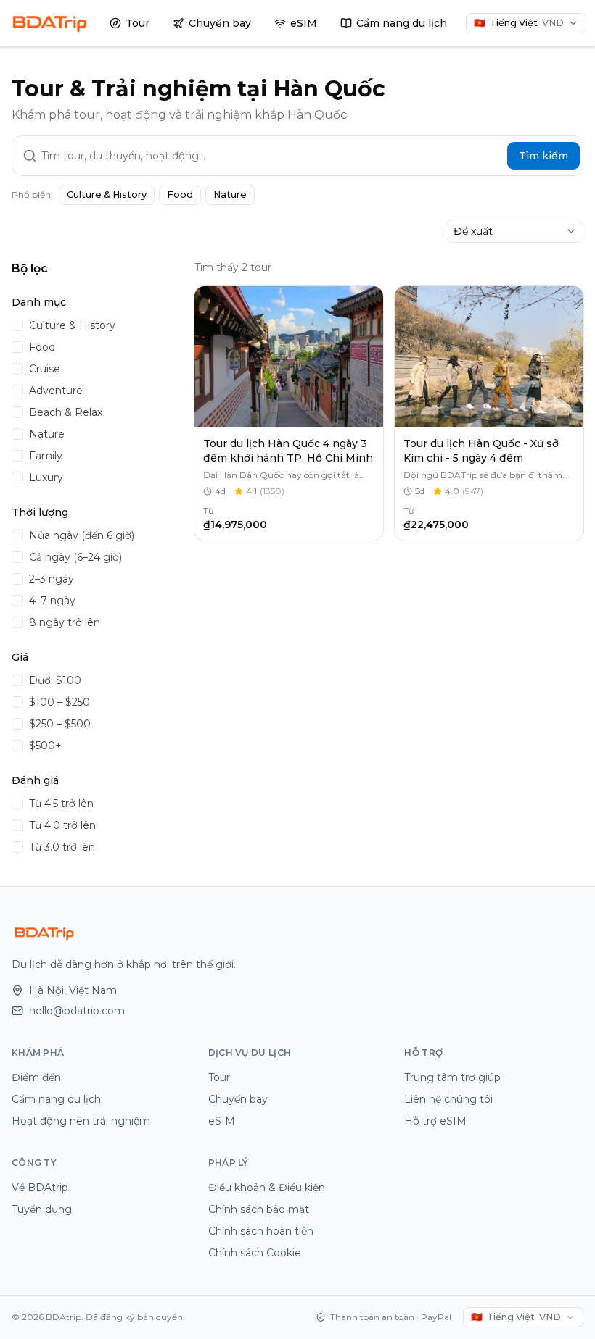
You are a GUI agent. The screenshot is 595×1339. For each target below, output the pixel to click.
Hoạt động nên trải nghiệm (81, 1120)
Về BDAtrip (40, 1187)
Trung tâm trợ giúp (452, 1077)
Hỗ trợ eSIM (435, 1120)
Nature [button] (230, 194)
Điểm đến (36, 1077)
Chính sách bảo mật (258, 1209)
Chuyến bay (220, 23)
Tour (137, 23)
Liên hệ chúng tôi (448, 1099)
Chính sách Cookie (254, 1252)
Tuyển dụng (42, 1209)
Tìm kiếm (543, 155)
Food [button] (180, 194)
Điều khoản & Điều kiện (266, 1187)
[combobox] (514, 231)
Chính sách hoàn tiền (260, 1231)
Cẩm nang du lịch (401, 23)
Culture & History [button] (107, 194)
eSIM (303, 23)
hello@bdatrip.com (77, 1010)
